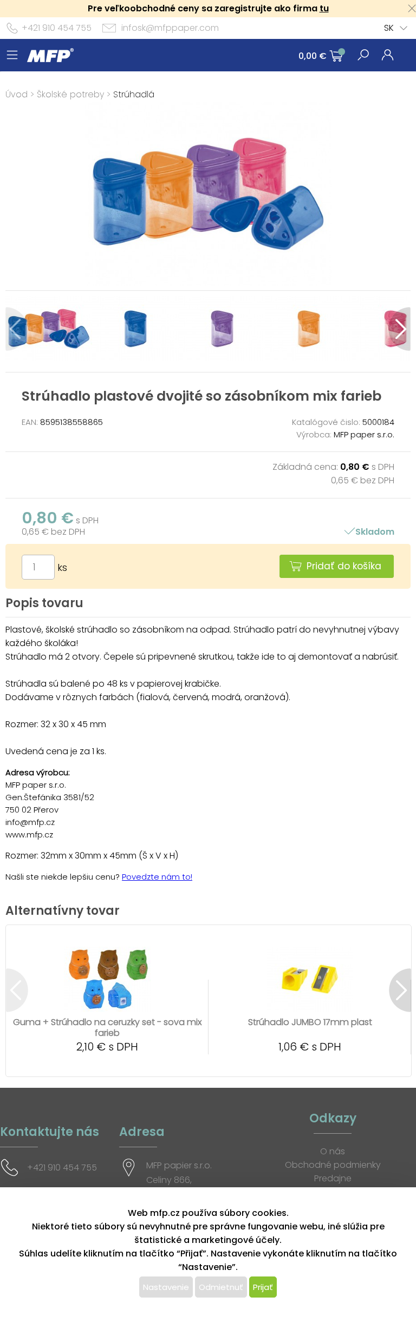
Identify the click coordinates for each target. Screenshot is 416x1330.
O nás (332, 1151)
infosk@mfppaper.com (170, 28)
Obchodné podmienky (333, 1165)
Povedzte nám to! (157, 876)
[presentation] (16, 329)
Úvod (16, 94)
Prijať (263, 1287)
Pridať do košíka (344, 566)
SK (389, 28)
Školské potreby (70, 94)
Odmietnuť (221, 1287)
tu (324, 8)
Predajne (333, 1178)
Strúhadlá (133, 94)
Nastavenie (166, 1287)
